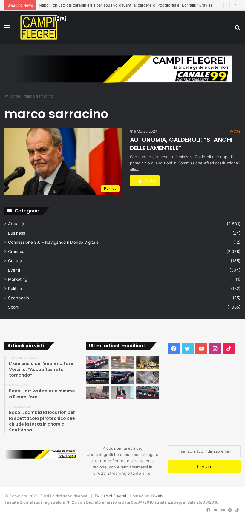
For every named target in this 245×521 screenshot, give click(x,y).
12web (156, 496)
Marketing (17, 279)
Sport (13, 307)
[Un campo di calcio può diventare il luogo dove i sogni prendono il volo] (147, 362)
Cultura (15, 260)
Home (14, 96)
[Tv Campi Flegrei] (43, 27)
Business (16, 233)
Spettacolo (18, 297)
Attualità (16, 223)
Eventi (14, 270)
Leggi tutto (144, 180)
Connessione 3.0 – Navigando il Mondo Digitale (53, 242)
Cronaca (16, 251)
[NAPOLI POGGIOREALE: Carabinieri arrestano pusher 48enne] (147, 392)
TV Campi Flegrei (110, 496)
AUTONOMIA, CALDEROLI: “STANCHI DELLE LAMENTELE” (181, 143)
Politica (15, 288)
